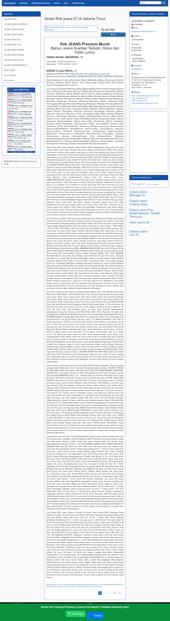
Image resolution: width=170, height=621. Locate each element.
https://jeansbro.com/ (139, 98)
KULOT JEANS (9, 75)
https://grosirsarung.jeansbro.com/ (144, 103)
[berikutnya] (120, 593)
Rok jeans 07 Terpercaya (93, 586)
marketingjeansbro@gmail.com (143, 31)
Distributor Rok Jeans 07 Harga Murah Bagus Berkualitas (102, 584)
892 (115, 593)
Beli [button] (114, 34)
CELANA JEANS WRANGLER (15, 65)
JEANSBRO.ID (137, 69)
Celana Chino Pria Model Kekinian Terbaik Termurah (144, 213)
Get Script (13, 152)
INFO (66, 3)
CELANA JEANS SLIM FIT (14, 60)
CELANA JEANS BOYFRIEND (15, 24)
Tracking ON (28, 152)
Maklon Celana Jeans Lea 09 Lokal (19, 107)
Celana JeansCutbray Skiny (138, 202)
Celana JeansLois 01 (138, 233)
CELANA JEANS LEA (12, 39)
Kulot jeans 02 (156, 184)
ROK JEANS (9, 80)
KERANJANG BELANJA (40, 3)
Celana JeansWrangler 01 (138, 193)
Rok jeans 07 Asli (62, 586)
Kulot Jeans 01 (150, 184)
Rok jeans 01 (139, 184)
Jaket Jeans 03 (139, 222)
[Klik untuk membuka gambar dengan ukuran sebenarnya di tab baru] (70, 28)
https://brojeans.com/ (139, 100)
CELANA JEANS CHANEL (14, 29)
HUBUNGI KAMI (78, 3)
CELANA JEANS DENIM (13, 34)
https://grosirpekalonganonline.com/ (145, 95)
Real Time (20, 152)
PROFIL (57, 3)
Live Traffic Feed (21, 90)
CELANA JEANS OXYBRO (14, 49)
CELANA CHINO (10, 19)
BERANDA (24, 3)
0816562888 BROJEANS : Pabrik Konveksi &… (20, 96)
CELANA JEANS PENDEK (14, 55)
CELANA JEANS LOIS (12, 44)
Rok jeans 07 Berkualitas (77, 586)
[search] (163, 3)
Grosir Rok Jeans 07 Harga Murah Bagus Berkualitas (66, 584)
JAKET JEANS (9, 70)
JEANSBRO (10, 3)
